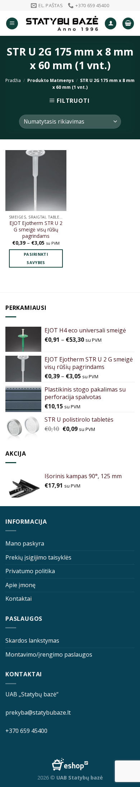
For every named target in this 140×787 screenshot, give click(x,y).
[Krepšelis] (128, 23)
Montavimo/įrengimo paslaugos (48, 654)
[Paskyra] (110, 23)
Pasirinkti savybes (36, 258)
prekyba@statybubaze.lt (38, 712)
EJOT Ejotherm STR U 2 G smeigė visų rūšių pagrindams (36, 229)
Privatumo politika (30, 571)
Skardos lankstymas (32, 640)
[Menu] (12, 23)
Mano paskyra (24, 543)
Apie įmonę (20, 585)
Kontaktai (18, 599)
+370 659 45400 (26, 731)
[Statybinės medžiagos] (62, 23)
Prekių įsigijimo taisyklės (38, 557)
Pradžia (13, 80)
